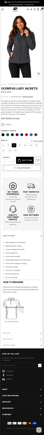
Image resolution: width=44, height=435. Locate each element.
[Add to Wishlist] (38, 160)
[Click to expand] (39, 74)
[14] (19, 147)
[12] (14, 147)
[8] (3, 147)
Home (3, 84)
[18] (31, 147)
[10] (8, 147)
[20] (37, 147)
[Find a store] (38, 9)
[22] (4, 152)
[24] (10, 152)
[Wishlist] (34, 9)
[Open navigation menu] (2, 9)
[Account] (31, 9)
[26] (16, 152)
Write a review (28, 96)
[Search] (27, 9)
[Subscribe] (39, 365)
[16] (25, 147)
